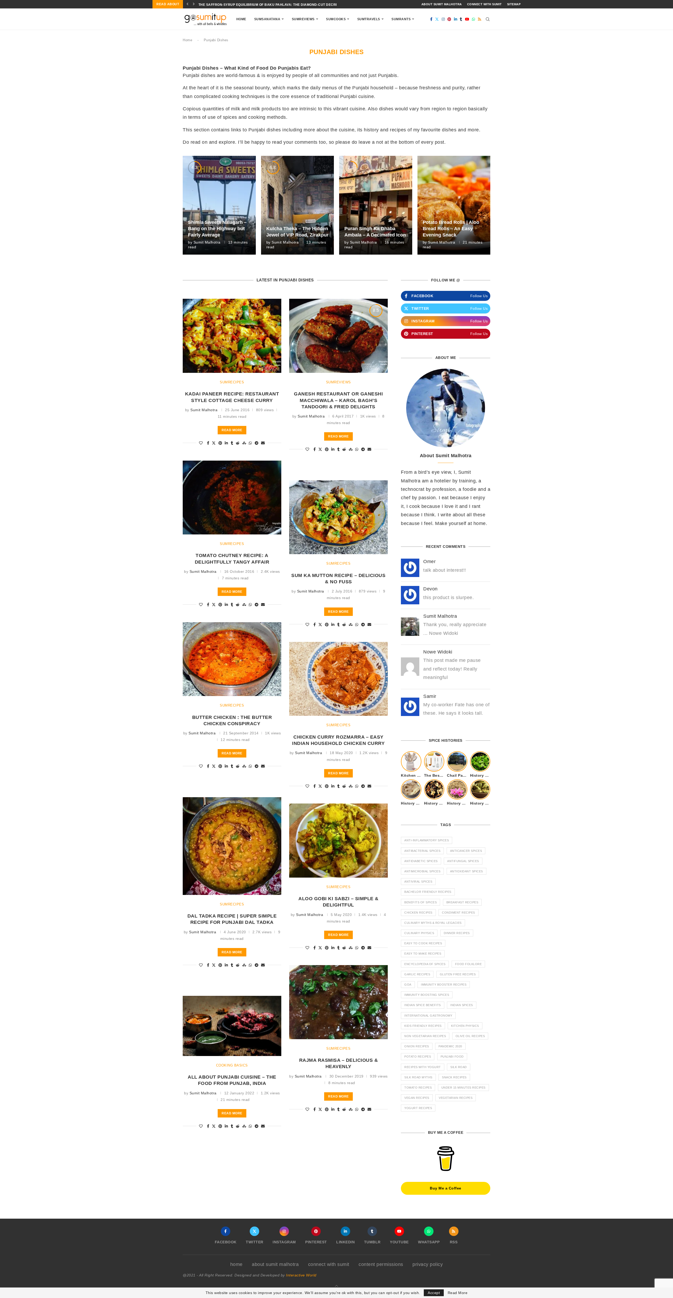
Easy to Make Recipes (422, 953)
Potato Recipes (417, 1056)
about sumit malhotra (441, 4)
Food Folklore (468, 964)
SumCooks (336, 19)
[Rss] (479, 19)
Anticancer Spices (466, 850)
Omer (429, 561)
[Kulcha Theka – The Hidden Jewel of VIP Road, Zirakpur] (297, 205)
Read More (458, 1293)
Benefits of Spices (420, 902)
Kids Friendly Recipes (423, 1025)
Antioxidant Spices (466, 871)
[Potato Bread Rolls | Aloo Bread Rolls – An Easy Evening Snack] (454, 205)
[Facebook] (431, 19)
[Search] (487, 19)
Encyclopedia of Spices (424, 964)
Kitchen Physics (465, 1025)
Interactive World (301, 1275)
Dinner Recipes (457, 933)
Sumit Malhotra (207, 242)
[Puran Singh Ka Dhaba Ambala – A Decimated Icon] (375, 205)
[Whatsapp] (473, 19)
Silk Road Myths (418, 1077)
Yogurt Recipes (418, 1108)
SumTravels (368, 19)
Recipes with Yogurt (422, 1067)
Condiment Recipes (458, 912)
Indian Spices (461, 1005)
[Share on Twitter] (214, 443)
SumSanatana (267, 19)
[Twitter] (437, 19)
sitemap (514, 4)
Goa (407, 984)
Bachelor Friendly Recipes (427, 891)
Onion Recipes (416, 1046)
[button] (187, 4)
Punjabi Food (452, 1056)
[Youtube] (467, 19)
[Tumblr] (461, 19)
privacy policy (427, 1264)
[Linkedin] (455, 19)
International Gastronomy (428, 1015)
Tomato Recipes (418, 1087)
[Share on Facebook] (208, 443)
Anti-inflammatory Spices (426, 840)
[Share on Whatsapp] (250, 443)
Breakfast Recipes (462, 902)
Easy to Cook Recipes (423, 943)
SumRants (401, 19)
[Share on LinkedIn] (226, 443)
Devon (430, 588)
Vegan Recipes (416, 1097)
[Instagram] (443, 19)
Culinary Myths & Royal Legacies (433, 922)
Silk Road (458, 1067)
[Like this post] (201, 443)
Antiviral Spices (418, 881)
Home (241, 19)
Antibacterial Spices (422, 850)
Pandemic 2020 (450, 1046)
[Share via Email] (263, 443)
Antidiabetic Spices (421, 861)
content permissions (381, 1264)
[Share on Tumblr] (232, 443)
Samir (429, 696)
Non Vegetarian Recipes (425, 1036)
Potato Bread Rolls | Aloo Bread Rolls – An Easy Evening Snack (451, 229)
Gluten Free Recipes (458, 974)
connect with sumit (484, 4)
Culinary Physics (419, 933)
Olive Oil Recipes (470, 1036)
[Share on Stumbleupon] (244, 443)
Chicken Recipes (418, 912)
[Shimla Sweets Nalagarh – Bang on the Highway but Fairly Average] (219, 205)
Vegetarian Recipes (455, 1097)
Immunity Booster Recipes (443, 984)
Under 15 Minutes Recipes (463, 1087)
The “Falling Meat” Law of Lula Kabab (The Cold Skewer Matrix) (259, 5)
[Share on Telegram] (257, 443)
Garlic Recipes (417, 974)
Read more (232, 430)
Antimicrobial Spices (422, 871)
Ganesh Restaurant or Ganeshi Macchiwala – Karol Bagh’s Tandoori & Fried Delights (338, 400)
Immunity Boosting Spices (426, 994)
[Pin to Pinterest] (220, 443)
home (236, 1264)
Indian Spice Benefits (422, 1005)
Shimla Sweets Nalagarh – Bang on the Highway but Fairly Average (217, 229)
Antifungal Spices (463, 861)
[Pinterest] (449, 19)
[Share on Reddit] (238, 443)
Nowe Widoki (437, 652)
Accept (434, 1293)
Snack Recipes (454, 1077)
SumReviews (303, 19)
